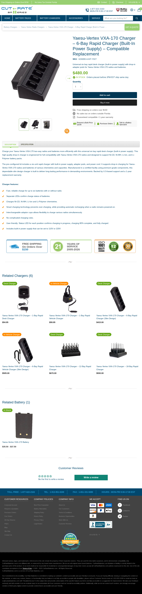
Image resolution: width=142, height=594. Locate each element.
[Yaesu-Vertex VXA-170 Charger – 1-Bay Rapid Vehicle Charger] (70, 299)
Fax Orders (8, 516)
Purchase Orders (106, 124)
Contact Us (8, 535)
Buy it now (104, 102)
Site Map (7, 531)
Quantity (77, 81)
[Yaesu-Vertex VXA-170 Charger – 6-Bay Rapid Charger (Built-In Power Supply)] (65, 132)
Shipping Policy (39, 512)
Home (7, 18)
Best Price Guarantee (41, 505)
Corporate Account (10, 505)
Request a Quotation (11, 509)
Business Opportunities (66, 516)
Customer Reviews (65, 524)
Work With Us (63, 520)
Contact (104, 2)
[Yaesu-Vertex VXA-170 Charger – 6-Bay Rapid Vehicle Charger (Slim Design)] (23, 350)
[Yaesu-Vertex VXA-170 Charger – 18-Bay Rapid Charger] (117, 350)
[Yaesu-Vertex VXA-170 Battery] (24, 425)
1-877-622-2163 (97, 9)
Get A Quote (132, 27)
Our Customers (64, 509)
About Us (62, 505)
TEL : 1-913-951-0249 (54, 492)
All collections (24, 18)
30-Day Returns (9, 520)
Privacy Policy (39, 520)
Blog (5, 527)
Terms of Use (27, 568)
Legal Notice (38, 524)
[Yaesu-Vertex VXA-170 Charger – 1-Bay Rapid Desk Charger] (23, 299)
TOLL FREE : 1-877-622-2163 (21, 492)
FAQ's (6, 524)
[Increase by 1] (81, 84)
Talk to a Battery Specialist (125, 124)
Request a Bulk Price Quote (85, 124)
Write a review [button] (91, 477)
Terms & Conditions (65, 512)
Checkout (119, 2)
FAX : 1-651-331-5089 (83, 492)
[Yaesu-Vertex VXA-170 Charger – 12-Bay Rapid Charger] (70, 350)
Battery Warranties (40, 509)
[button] (68, 76)
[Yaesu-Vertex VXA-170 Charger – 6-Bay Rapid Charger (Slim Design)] (117, 299)
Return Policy (38, 516)
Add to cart (105, 95)
